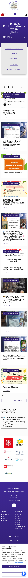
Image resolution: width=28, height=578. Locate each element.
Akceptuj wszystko (14, 566)
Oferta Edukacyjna (13, 48)
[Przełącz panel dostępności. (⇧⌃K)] (23, 573)
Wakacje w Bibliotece (10, 387)
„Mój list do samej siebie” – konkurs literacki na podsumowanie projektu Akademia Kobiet (12, 143)
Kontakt (5, 520)
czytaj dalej (6, 117)
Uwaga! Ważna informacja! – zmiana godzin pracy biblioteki (14, 268)
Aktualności (15, 94)
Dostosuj (14, 570)
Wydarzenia (7, 96)
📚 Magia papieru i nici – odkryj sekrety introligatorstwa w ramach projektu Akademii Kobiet (14, 357)
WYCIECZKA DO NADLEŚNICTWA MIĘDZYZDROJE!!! (9, 112)
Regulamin (18, 514)
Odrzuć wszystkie (14, 575)
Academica (13, 59)
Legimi (13, 53)
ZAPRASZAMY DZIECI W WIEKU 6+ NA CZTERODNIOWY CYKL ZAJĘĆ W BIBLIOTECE (13, 202)
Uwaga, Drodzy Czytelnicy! (12, 173)
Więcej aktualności (14, 400)
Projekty (5, 518)
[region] (14, 561)
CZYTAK (13, 64)
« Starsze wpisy (5, 396)
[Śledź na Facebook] (15, 14)
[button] (26, 14)
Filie (4, 516)
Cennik (17, 516)
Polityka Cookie (19, 562)
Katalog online (13, 69)
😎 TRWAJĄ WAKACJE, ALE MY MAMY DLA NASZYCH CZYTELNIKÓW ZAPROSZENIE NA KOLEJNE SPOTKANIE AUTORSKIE (14, 299)
